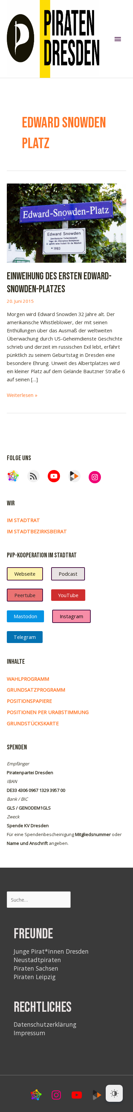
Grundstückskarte (33, 723)
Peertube (24, 595)
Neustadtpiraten (37, 960)
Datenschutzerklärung (45, 1024)
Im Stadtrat (23, 520)
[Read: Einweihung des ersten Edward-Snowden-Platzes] (66, 222)
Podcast (68, 573)
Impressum (29, 1033)
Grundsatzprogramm (36, 689)
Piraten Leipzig (35, 977)
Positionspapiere (29, 700)
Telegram (25, 636)
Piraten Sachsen (36, 968)
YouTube (68, 595)
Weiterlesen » (22, 395)
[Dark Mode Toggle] (114, 1093)
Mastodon (25, 616)
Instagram (71, 616)
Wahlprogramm (28, 678)
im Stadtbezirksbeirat (37, 531)
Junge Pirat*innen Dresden (51, 951)
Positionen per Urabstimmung (48, 712)
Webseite (24, 573)
